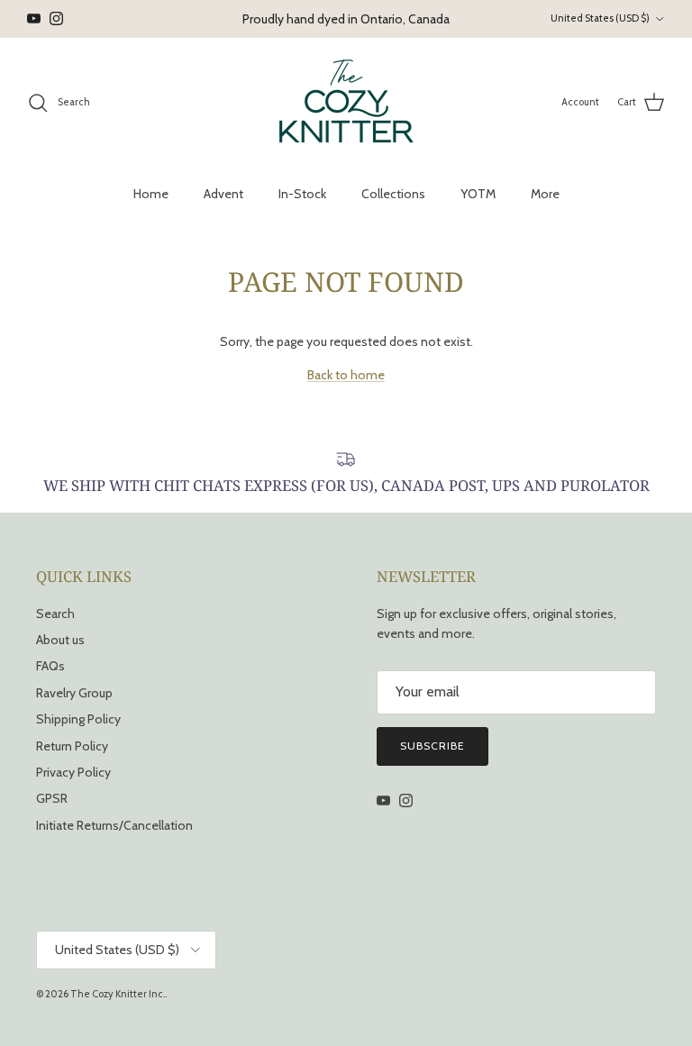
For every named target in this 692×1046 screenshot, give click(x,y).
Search (55, 613)
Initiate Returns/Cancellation (114, 825)
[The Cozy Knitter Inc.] (346, 103)
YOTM (478, 194)
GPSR (52, 798)
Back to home (346, 375)
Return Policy (72, 746)
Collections (393, 194)
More (545, 194)
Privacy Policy (73, 772)
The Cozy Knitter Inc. (117, 993)
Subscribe (432, 745)
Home (150, 194)
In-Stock (302, 194)
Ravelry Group (74, 693)
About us (60, 640)
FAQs (50, 666)
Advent (223, 194)
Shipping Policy (78, 719)
